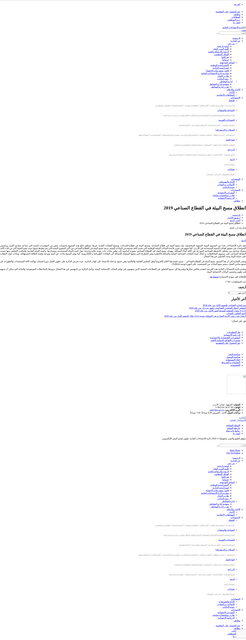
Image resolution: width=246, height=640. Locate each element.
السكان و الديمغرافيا (225, 130)
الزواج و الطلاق (218, 135)
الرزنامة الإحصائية (226, 198)
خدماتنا (225, 60)
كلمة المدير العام (221, 49)
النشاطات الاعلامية (226, 95)
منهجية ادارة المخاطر (219, 84)
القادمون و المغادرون (162, 105)
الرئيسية (236, 38)
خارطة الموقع (233, 428)
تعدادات (231, 169)
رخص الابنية (167, 115)
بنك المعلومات (233, 332)
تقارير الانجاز (223, 76)
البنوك (198, 115)
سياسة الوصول (233, 357)
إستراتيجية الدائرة (221, 68)
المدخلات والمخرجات (198, 125)
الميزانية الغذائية (190, 155)
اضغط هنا (214, 277)
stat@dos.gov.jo (217, 410)
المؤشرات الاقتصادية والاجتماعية (225, 337)
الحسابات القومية (226, 120)
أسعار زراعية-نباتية (204, 155)
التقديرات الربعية (214, 125)
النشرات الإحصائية (226, 192)
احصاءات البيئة (229, 164)
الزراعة (231, 149)
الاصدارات (235, 190)
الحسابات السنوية (228, 125)
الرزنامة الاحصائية (232, 335)
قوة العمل (230, 140)
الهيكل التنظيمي (221, 54)
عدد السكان (230, 135)
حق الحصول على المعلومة (228, 11)
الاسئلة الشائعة (233, 425)
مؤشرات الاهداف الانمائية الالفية (225, 340)
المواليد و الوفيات (205, 135)
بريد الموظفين (233, 20)
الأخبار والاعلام (233, 89)
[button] (244, 30)
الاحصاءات (235, 97)
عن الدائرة (235, 41)
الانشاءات (205, 115)
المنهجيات (235, 179)
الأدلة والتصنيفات (227, 182)
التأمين (192, 115)
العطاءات (235, 17)
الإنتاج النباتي (217, 155)
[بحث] (218, 33)
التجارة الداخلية (229, 115)
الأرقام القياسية (184, 125)
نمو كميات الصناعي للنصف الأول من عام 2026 (224, 305)
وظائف (237, 14)
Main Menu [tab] (235, 450)
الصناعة (220, 115)
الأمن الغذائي (203, 105)
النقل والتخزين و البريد (181, 115)
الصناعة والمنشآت (226, 110)
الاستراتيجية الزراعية (176, 155)
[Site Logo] (234, 27)
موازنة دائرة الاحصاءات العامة (215, 73)
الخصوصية (235, 365)
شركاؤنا (225, 57)
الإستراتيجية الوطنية (219, 65)
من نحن (231, 43)
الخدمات (213, 115)
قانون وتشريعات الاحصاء (217, 70)
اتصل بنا (236, 22)
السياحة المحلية (177, 105)
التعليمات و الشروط (231, 362)
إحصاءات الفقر (143, 135)
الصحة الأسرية (155, 135)
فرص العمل (217, 145)
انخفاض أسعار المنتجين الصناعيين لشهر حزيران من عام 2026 (217, 308)
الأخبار (232, 92)
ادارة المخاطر (226, 81)
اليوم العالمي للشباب (236, 313)
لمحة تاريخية (223, 46)
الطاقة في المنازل (191, 105)
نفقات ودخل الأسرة (217, 105)
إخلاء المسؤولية (233, 359)
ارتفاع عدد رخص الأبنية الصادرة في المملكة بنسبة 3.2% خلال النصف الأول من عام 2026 (205, 316)
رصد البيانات (223, 79)
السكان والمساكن (228, 174)
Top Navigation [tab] (233, 453)
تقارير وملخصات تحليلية (224, 195)
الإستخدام (207, 145)
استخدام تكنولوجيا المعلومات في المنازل (188, 145)
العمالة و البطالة (229, 145)
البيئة (232, 159)
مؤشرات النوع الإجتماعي (170, 135)
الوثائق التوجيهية (227, 62)
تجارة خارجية (230, 105)
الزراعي (217, 174)
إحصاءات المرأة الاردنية (189, 135)
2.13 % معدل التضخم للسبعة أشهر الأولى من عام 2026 (220, 310)
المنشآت (210, 174)
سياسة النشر (234, 354)
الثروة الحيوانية (229, 155)
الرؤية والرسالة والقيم (218, 51)
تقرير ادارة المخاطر (220, 87)
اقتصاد (231, 100)
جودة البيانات (229, 187)
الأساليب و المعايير (226, 184)
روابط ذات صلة (233, 431)
